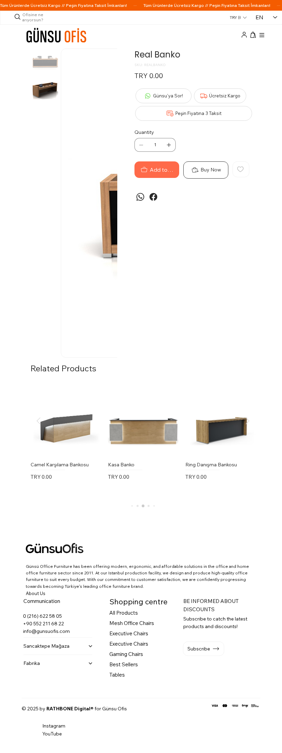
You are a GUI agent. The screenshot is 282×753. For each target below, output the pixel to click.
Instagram (53, 726)
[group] (143, 442)
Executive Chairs (128, 633)
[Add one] (169, 145)
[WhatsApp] (140, 197)
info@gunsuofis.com (46, 631)
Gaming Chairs (126, 654)
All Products (123, 612)
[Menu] (262, 35)
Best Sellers (123, 664)
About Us (35, 593)
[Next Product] (247, 421)
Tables (117, 674)
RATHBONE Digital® (70, 709)
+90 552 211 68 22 (43, 624)
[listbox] (238, 17)
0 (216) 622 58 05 (42, 616)
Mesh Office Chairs (131, 623)
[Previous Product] (38, 421)
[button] (253, 35)
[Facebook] (153, 197)
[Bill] (244, 35)
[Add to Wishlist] (240, 169)
